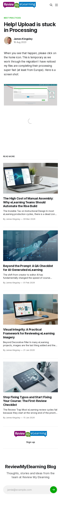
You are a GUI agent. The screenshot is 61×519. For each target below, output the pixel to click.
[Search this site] (51, 4)
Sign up (30, 442)
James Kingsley (23, 38)
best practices (12, 18)
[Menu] (56, 4)
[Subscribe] (53, 489)
